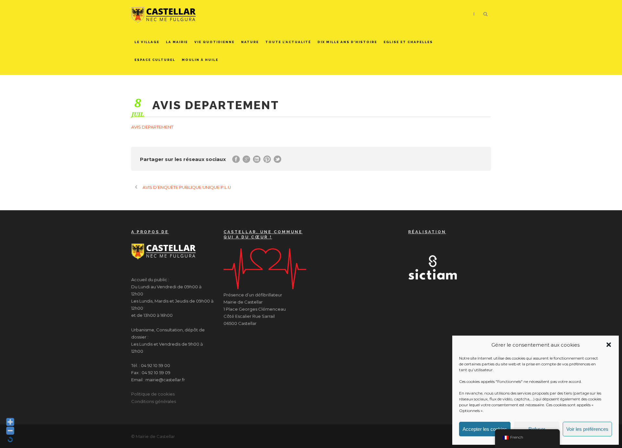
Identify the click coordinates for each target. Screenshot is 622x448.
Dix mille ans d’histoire (347, 42)
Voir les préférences (587, 429)
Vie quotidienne (214, 42)
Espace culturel (154, 60)
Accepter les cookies (485, 429)
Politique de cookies (153, 393)
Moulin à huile (200, 60)
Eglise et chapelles (408, 42)
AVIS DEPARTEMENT (152, 127)
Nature (250, 42)
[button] (608, 344)
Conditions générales (153, 401)
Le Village (146, 42)
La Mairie (177, 42)
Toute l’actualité (288, 42)
